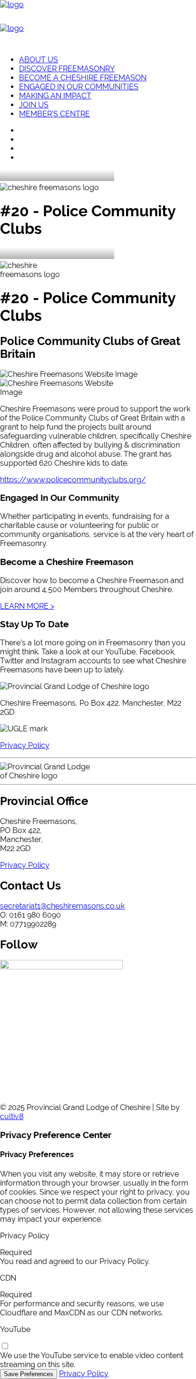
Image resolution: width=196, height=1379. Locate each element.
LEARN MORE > (27, 606)
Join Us (34, 104)
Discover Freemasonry (67, 68)
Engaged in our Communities (78, 86)
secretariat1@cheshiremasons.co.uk (62, 905)
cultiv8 (11, 1116)
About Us (38, 59)
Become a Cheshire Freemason (83, 77)
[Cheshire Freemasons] (98, 24)
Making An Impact (55, 95)
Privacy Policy (83, 1373)
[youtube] (5, 1346)
